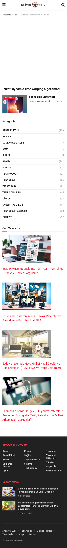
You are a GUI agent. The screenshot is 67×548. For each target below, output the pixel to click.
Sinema (6, 167)
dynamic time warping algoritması (35, 15)
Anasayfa (6, 15)
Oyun (5, 149)
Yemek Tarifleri (11, 192)
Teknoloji (9, 98)
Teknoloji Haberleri (14, 211)
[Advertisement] (33, 51)
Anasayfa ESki (9, 531)
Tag (15, 15)
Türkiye (7, 217)
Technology (10, 173)
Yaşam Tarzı (9, 186)
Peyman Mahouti (42, 101)
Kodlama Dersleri (13, 142)
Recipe (6, 155)
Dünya (6, 198)
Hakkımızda (26, 531)
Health (6, 136)
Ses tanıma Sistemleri (42, 96)
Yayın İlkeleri (8, 534)
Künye (21, 534)
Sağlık (6, 161)
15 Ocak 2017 (58, 101)
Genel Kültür (10, 130)
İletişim (32, 534)
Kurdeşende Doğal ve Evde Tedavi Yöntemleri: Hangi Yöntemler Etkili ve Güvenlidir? (38, 505)
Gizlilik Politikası (44, 531)
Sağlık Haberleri (12, 205)
